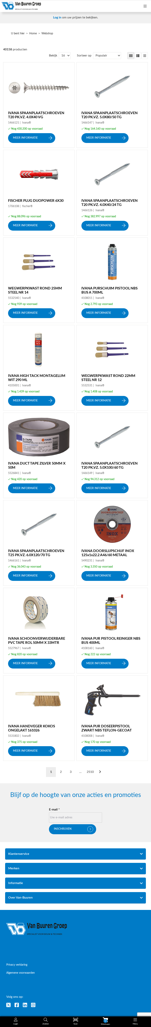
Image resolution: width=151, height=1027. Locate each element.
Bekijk (53, 55)
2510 (90, 771)
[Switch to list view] (137, 55)
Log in (57, 17)
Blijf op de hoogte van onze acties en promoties (75, 795)
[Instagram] (33, 1004)
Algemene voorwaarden (20, 973)
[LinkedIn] (25, 1004)
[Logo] (36, 929)
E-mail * (54, 809)
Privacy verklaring (16, 964)
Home (33, 33)
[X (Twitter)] (8, 1004)
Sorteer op (84, 55)
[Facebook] (17, 1004)
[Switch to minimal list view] (145, 55)
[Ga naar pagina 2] (100, 772)
